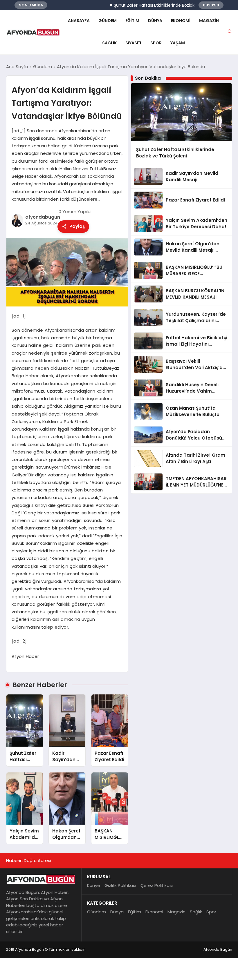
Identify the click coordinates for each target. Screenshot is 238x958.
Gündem (107, 20)
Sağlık (109, 43)
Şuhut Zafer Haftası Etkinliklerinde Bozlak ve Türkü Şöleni (158, 5)
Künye (93, 885)
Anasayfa (79, 20)
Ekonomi (180, 20)
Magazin (209, 20)
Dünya (155, 20)
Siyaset (133, 43)
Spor (156, 43)
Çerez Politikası (156, 885)
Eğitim (132, 20)
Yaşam (177, 43)
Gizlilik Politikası (120, 885)
